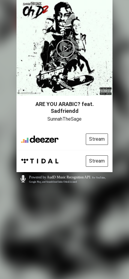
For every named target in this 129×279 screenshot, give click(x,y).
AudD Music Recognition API (68, 177)
